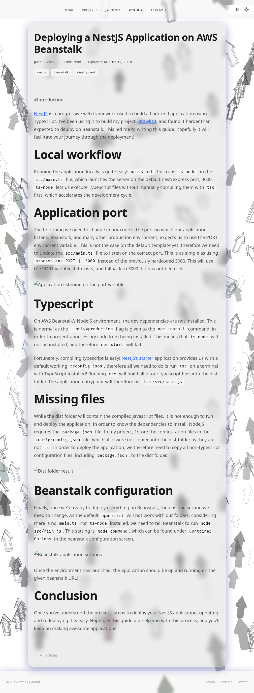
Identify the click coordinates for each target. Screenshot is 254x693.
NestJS (41, 114)
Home (69, 9)
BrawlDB (147, 121)
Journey (113, 9)
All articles (49, 655)
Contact (158, 9)
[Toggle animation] (237, 9)
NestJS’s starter (137, 358)
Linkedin (226, 682)
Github (210, 682)
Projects (90, 9)
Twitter (242, 682)
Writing (136, 9)
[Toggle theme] (246, 9)
